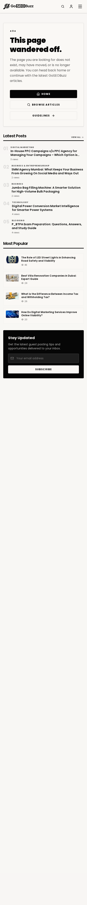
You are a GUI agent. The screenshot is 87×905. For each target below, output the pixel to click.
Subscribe (43, 369)
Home (45, 94)
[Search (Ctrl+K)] (62, 6)
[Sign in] (71, 6)
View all (76, 137)
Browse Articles (46, 104)
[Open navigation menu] (80, 6)
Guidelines (41, 115)
